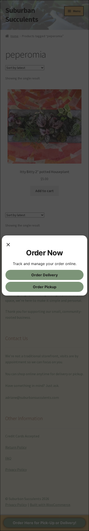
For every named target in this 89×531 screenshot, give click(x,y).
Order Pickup (44, 287)
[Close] (8, 243)
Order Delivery (44, 275)
